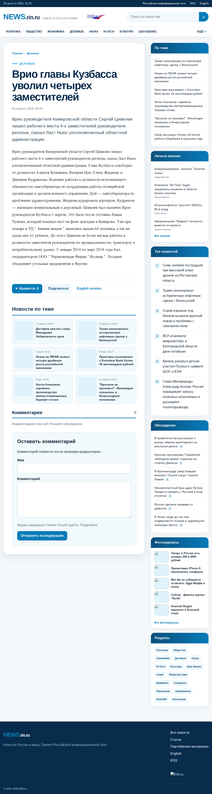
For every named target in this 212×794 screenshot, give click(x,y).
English (204, 3)
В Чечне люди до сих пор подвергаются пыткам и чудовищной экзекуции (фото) (179, 521)
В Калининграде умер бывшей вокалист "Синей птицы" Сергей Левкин (176, 475)
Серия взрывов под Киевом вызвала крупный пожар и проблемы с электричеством (182, 318)
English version (89, 288)
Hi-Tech (109, 31)
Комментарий (28, 479)
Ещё (200, 31)
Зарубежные (183, 691)
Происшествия (178, 674)
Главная (17, 53)
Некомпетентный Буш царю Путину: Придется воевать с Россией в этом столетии (178, 492)
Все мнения (162, 235)
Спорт (160, 674)
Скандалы (180, 683)
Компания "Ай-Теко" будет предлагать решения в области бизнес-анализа (175, 189)
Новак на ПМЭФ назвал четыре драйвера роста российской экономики (175, 77)
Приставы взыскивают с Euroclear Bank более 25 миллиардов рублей (116, 360)
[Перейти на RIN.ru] (94, 17)
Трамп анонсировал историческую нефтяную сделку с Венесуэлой (182, 296)
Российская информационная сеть (164, 3)
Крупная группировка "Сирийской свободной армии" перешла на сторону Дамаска (177, 458)
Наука (93, 31)
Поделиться (58, 288)
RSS (193, 3)
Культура (126, 31)
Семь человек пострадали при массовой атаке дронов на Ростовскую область (183, 272)
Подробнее (89, 525)
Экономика (55, 31)
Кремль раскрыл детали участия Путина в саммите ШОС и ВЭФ (183, 366)
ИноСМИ (161, 699)
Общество (34, 31)
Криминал (162, 683)
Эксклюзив (179, 699)
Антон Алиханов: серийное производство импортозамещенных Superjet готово (51, 392)
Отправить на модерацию (42, 535)
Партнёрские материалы (189, 746)
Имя (20, 460)
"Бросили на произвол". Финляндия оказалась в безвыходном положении (116, 392)
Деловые (77, 31)
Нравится (27, 288)
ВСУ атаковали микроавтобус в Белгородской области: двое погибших (180, 343)
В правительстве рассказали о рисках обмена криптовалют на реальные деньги (175, 442)
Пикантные (163, 691)
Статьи (175, 739)
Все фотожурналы (166, 622)
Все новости (179, 732)
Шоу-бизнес (148, 31)
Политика (13, 31)
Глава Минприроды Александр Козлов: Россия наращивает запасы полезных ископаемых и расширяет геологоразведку (183, 394)
